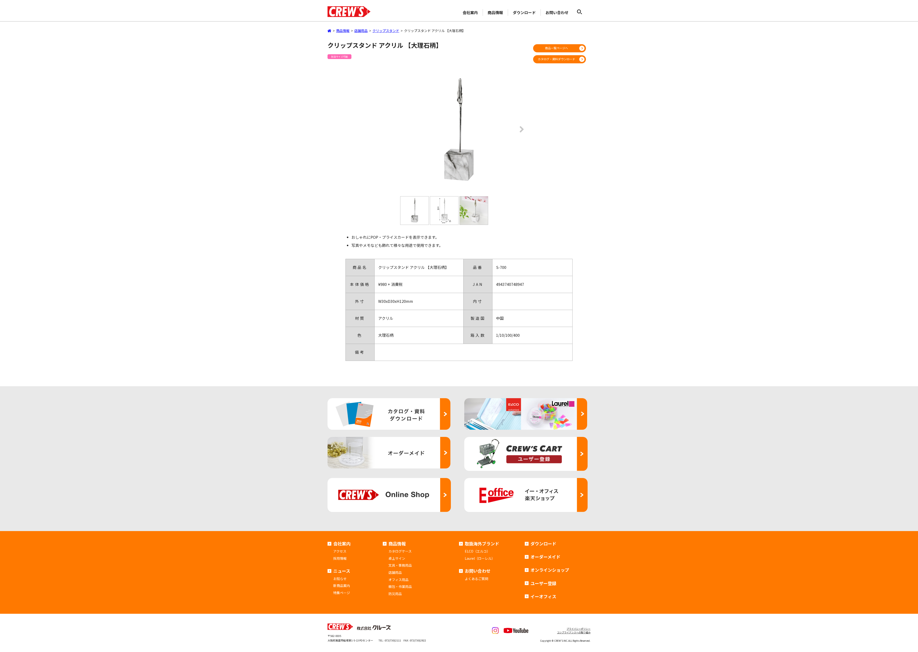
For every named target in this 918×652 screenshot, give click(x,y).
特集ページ (341, 592)
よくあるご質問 (476, 578)
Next (520, 132)
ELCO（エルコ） (477, 551)
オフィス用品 (398, 579)
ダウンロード (524, 12)
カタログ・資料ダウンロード (556, 59)
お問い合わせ (557, 12)
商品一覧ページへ (556, 48)
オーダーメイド (545, 557)
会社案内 (470, 12)
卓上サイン (396, 558)
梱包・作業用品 (400, 586)
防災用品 (395, 593)
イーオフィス (543, 596)
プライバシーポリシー (578, 628)
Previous (397, 132)
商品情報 (495, 12)
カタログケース (400, 551)
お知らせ (340, 578)
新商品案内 (341, 585)
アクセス (339, 551)
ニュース (341, 571)
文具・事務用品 (400, 565)
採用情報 (340, 558)
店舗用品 (395, 572)
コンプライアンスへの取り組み (573, 632)
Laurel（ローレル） (480, 558)
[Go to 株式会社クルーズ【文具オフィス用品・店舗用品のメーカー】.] (329, 30)
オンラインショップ (549, 570)
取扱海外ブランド (482, 543)
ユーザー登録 (543, 583)
